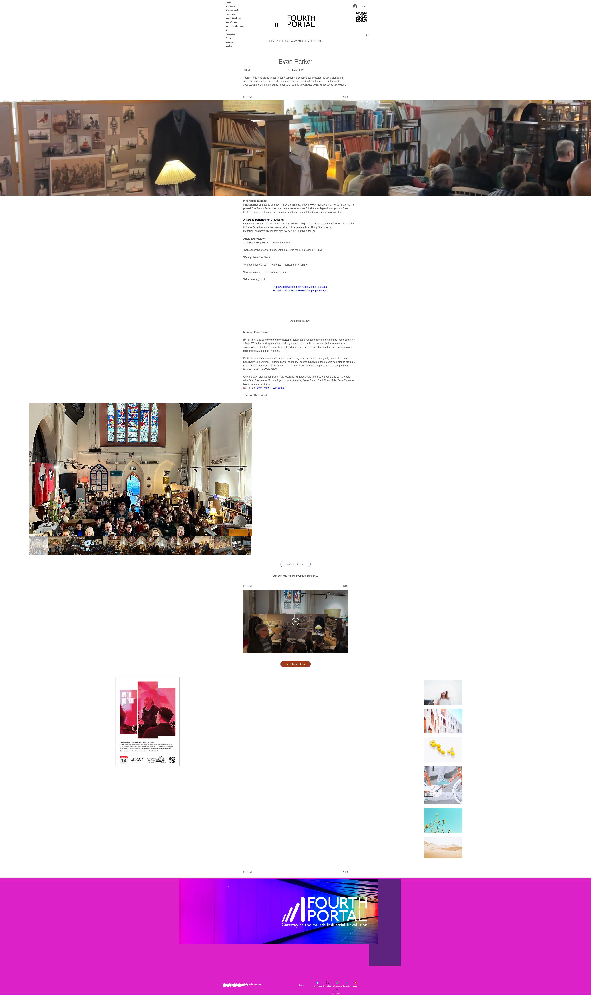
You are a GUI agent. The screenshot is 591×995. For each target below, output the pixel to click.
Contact (229, 46)
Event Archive (231, 22)
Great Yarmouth (232, 10)
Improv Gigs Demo (233, 18)
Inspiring (229, 42)
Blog (228, 30)
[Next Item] (556, 470)
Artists (228, 38)
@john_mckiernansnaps (252, 984)
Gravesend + (231, 6)
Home (228, 2)
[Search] (367, 35)
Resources (230, 34)
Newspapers (231, 14)
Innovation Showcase (234, 26)
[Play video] (300, 300)
